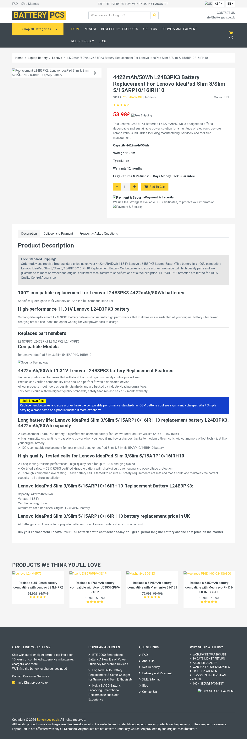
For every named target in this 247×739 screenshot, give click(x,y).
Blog (145, 685)
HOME (75, 29)
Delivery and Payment (58, 233)
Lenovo (57, 58)
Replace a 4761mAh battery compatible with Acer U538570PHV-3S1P (95, 587)
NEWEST (90, 29)
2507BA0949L (133, 97)
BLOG (102, 41)
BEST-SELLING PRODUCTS (119, 29)
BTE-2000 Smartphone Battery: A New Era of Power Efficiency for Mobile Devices (108, 659)
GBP (217, 3)
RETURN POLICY (82, 41)
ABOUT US (150, 29)
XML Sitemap (30, 4)
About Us (148, 661)
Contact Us (149, 692)
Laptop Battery (38, 58)
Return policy (151, 667)
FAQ (15, 4)
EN (229, 3)
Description (29, 233)
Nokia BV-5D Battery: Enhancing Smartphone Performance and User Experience (104, 692)
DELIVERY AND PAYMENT (179, 29)
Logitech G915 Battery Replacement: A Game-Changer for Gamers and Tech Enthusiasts (110, 674)
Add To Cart (157, 187)
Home (19, 58)
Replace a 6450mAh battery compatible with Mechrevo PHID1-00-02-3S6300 (209, 587)
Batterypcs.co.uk (48, 719)
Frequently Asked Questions (99, 233)
